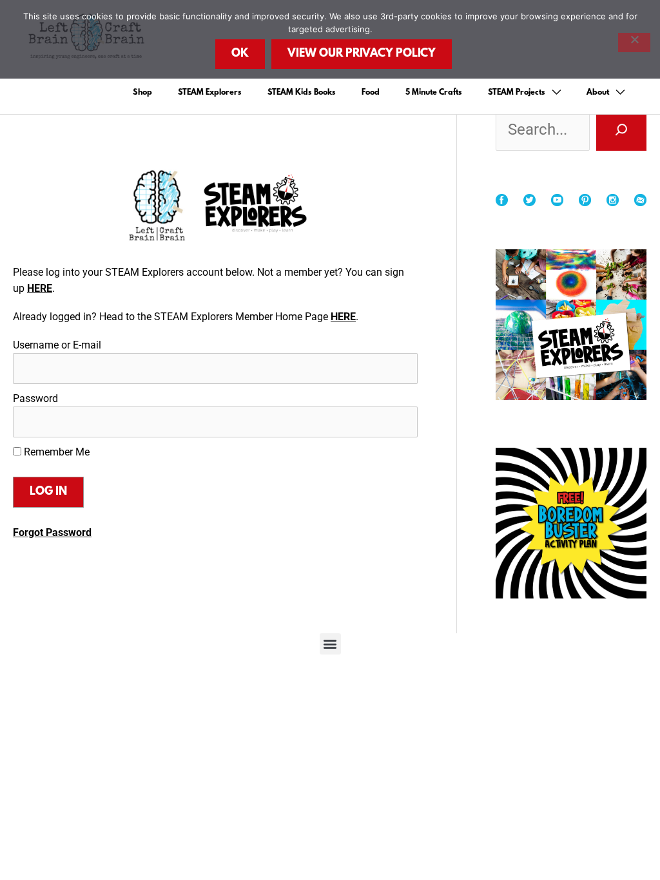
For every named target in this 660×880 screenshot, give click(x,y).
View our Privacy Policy (361, 54)
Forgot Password (52, 532)
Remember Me (55, 452)
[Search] (621, 129)
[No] (634, 42)
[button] (330, 644)
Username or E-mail (57, 345)
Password (35, 398)
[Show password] (393, 422)
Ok (240, 54)
